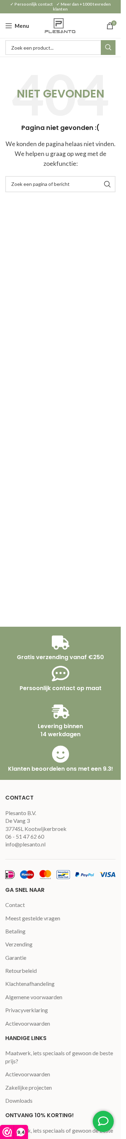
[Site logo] (60, 24)
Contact (15, 904)
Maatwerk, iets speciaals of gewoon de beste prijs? (59, 1057)
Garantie (15, 957)
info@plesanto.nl (25, 844)
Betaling (15, 931)
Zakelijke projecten (28, 1087)
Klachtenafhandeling (30, 983)
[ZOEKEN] (108, 47)
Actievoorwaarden (27, 1023)
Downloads (19, 1100)
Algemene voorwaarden (33, 997)
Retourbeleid (21, 970)
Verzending (19, 944)
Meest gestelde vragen (32, 918)
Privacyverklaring (26, 1010)
